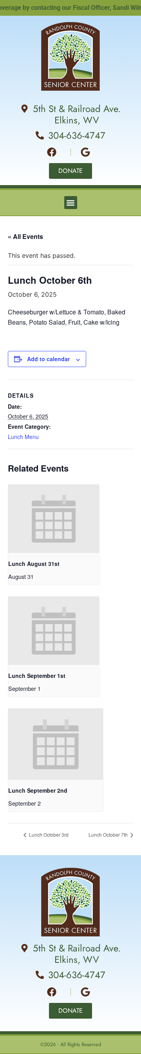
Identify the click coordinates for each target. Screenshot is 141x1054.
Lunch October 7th (109, 834)
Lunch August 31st (34, 563)
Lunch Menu (23, 437)
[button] (70, 202)
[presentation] (53, 519)
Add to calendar (48, 359)
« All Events (25, 236)
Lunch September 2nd (37, 790)
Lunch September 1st (36, 675)
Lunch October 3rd (48, 834)
